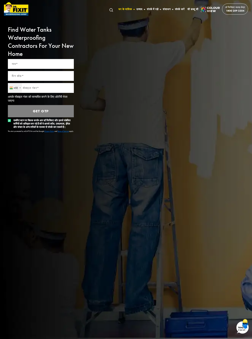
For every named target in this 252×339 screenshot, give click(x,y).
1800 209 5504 (235, 10)
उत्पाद (139, 9)
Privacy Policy (49, 131)
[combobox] (15, 88)
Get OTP (41, 111)
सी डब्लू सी (192, 9)
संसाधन (166, 9)
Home (16, 9)
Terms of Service (63, 131)
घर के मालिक (125, 9)
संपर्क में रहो (152, 9)
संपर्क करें (180, 9)
